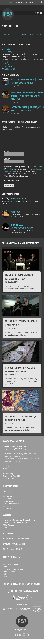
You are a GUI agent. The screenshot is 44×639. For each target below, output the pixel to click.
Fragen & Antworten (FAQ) (13, 569)
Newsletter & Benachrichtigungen (16, 539)
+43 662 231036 (22, 2)
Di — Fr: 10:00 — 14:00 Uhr (13, 549)
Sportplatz (6, 34)
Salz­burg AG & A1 (11, 69)
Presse (5, 562)
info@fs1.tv (13, 2)
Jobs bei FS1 (7, 509)
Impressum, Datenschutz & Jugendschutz (19, 520)
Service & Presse (11, 556)
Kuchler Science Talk (21, 198)
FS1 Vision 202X (9, 499)
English (31, 2)
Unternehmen (10, 486)
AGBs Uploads (8, 525)
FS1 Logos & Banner (10, 564)
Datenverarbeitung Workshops (15, 522)
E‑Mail (7, 159)
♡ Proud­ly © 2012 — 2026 (22, 630)
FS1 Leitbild (7, 496)
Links (5, 574)
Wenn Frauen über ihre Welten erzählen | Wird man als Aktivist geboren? (27, 96)
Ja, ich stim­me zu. (12, 180)
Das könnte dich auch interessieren (20, 243)
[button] (37, 13)
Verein (5, 506)
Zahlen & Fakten (9, 501)
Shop (5, 567)
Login (5, 527)
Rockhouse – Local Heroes (32, 34)
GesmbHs (7, 491)
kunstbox (15, 211)
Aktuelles (8, 533)
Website (7, 514)
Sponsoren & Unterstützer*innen (22, 584)
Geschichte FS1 (9, 494)
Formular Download (11, 572)
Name (7, 151)
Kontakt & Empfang (13, 441)
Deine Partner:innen (11, 504)
